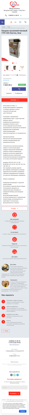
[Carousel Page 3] (16, 63)
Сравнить (9, 93)
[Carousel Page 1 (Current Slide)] (12, 63)
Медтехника (14, 9)
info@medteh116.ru (14, 356)
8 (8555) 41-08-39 (14, 15)
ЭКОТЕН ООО (6, 80)
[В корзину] (19, 89)
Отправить (13, 393)
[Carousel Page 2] (14, 63)
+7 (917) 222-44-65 (15, 342)
